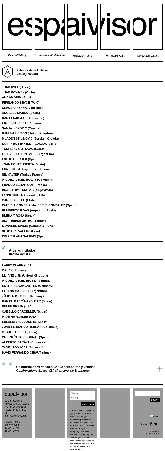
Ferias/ (115, 55)
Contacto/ (148, 55)
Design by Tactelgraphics (152, 432)
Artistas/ (82, 55)
